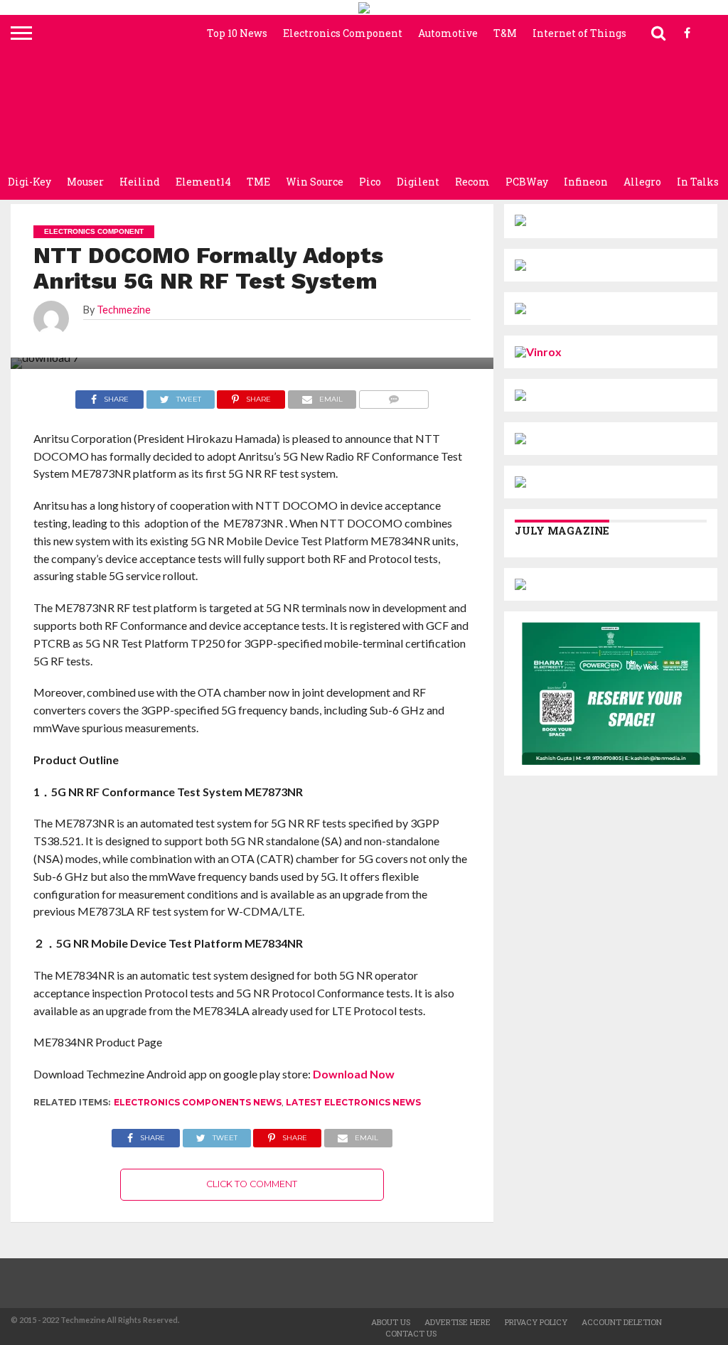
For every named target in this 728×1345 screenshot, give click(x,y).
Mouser (85, 181)
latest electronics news (353, 1102)
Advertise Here (457, 1322)
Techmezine (124, 310)
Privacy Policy (536, 1322)
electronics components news (198, 1102)
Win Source (314, 181)
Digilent (418, 181)
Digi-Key (29, 181)
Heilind (139, 181)
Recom (472, 181)
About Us (390, 1322)
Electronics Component (342, 33)
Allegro (642, 181)
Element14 (203, 181)
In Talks (698, 181)
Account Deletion (622, 1322)
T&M (505, 33)
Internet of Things (579, 33)
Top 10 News (237, 33)
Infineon (586, 181)
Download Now (354, 1074)
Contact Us (411, 1333)
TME (258, 181)
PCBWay (526, 181)
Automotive (448, 33)
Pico (370, 181)
